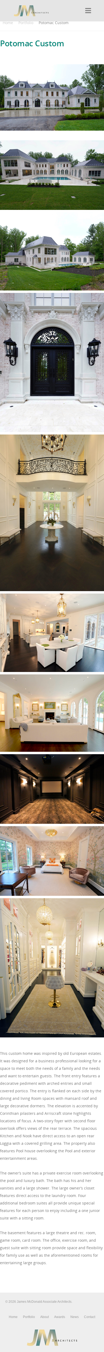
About (44, 1317)
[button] (88, 10)
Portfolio (25, 22)
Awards (59, 1317)
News (74, 1317)
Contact (89, 1317)
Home (8, 22)
